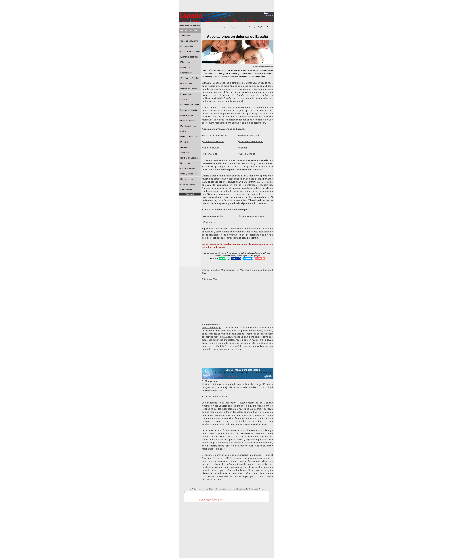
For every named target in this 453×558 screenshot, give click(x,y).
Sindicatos (185, 152)
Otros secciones (187, 184)
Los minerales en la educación (219, 402)
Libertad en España (188, 110)
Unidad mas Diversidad (251, 141)
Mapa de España (187, 121)
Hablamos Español (249, 135)
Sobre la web (186, 190)
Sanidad (183, 147)
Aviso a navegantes (213, 216)
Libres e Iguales (211, 147)
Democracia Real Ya (213, 141)
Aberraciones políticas (190, 25)
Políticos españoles (189, 136)
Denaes (243, 147)
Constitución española (190, 51)
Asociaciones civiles (189, 30)
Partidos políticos (188, 126)
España (196, 21)
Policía (183, 131)
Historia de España (188, 89)
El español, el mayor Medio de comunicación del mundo (231, 455)
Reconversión (210, 154)
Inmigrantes (185, 94)
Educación (185, 62)
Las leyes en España (189, 105)
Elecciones (185, 67)
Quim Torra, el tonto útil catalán (218, 430)
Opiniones (265, 21)
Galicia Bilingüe (247, 154)
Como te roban (186, 46)
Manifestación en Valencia (235, 270)
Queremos (223, 21)
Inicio (185, 21)
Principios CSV (209, 279)
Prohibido (184, 142)
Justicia (183, 99)
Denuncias (185, 163)
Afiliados (237, 21)
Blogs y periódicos (188, 174)
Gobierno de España (189, 78)
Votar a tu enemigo (211, 327)
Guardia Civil (186, 83)
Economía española (189, 57)
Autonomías (185, 35)
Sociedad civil (210, 222)
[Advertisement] (226, 5)
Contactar (250, 21)
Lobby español (186, 115)
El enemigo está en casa (251, 216)
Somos (209, 21)
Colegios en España (189, 41)
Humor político (186, 179)
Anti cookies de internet (215, 135)
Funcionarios (186, 73)
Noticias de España (188, 158)
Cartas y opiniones (188, 168)
